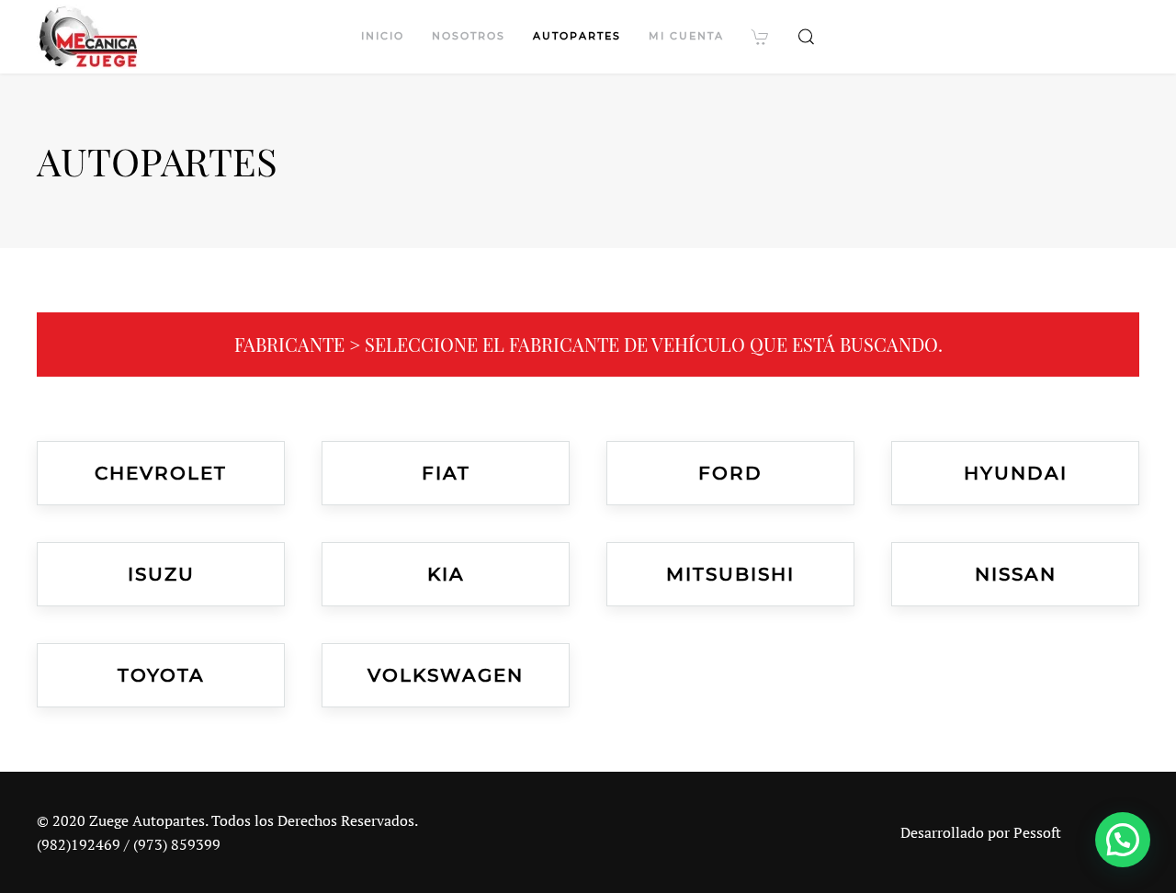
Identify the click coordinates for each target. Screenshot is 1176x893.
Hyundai (1016, 473)
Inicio (382, 35)
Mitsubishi (730, 574)
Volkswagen (446, 675)
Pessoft (1037, 832)
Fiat (446, 473)
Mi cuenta (686, 35)
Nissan (1016, 574)
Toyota (161, 675)
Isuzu (161, 574)
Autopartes (577, 35)
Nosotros (468, 35)
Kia (446, 574)
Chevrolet (161, 473)
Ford (730, 473)
